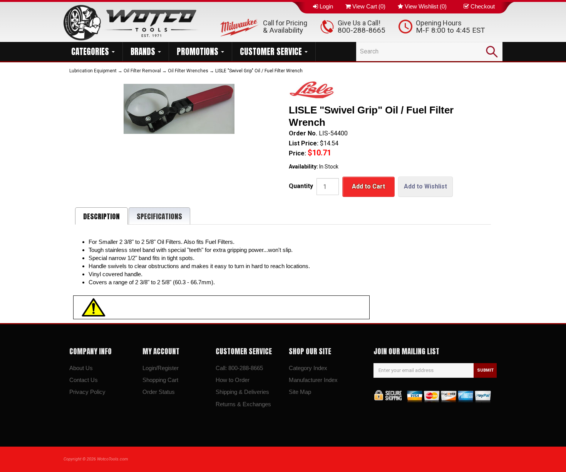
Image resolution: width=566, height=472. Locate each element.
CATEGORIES (91, 51)
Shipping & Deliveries (242, 392)
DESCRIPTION (101, 216)
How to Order (233, 380)
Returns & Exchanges (243, 404)
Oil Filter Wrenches (188, 70)
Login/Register (160, 368)
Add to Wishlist (425, 186)
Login (326, 6)
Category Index (308, 368)
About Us (81, 368)
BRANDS (144, 51)
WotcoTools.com (112, 459)
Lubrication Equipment (93, 70)
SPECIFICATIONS (159, 216)
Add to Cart (368, 186)
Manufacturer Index (313, 380)
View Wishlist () (426, 6)
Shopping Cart (160, 380)
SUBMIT (485, 370)
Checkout (483, 6)
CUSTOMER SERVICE (272, 51)
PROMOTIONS (198, 51)
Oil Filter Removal (142, 70)
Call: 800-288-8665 (239, 368)
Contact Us (83, 380)
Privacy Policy (87, 392)
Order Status (158, 392)
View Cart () (368, 6)
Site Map (300, 392)
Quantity (301, 186)
